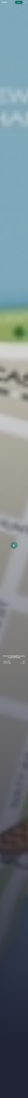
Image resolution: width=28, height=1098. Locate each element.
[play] (14, 545)
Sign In (18, 2)
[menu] (25, 2)
